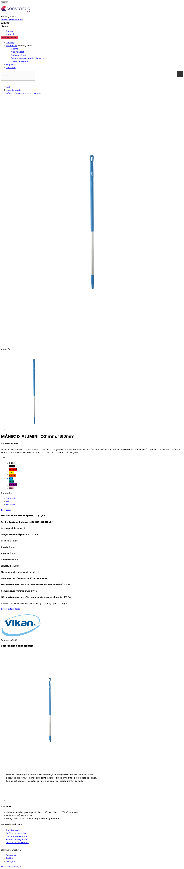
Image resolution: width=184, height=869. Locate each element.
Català (9, 31)
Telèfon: (10, 815)
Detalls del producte (10, 609)
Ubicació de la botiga (16, 812)
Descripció (6, 510)
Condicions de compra (17, 836)
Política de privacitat (16, 833)
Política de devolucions (17, 842)
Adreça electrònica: (15, 818)
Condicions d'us (13, 830)
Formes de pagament (17, 839)
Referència (6, 640)
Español (10, 34)
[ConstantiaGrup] (15, 13)
